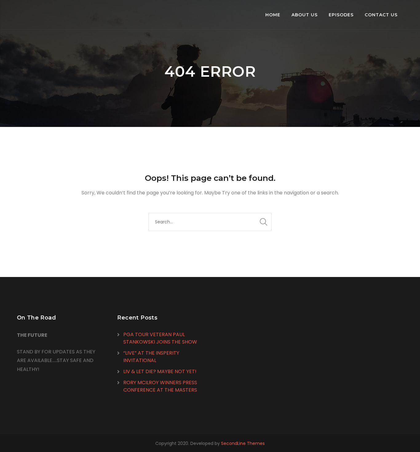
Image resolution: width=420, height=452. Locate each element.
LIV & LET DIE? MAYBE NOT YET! (159, 371)
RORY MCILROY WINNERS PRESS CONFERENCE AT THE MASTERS (160, 386)
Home (272, 15)
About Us (304, 15)
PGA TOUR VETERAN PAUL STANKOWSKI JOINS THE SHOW (160, 338)
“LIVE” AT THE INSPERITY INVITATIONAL (151, 356)
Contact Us (381, 15)
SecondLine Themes (243, 443)
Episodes (341, 15)
